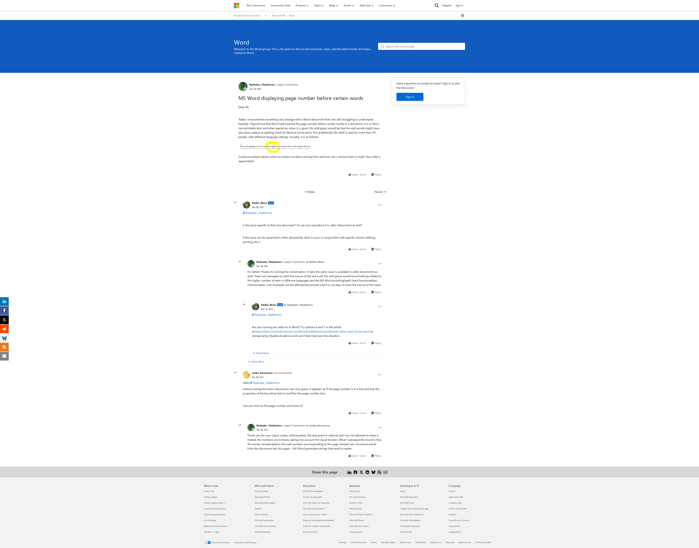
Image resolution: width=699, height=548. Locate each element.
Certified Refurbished (264, 520)
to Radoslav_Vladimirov (298, 304)
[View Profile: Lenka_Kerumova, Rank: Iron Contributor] (246, 374)
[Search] (437, 5)
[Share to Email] (385, 472)
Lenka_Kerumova (262, 373)
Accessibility (454, 526)
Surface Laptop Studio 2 (214, 502)
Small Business (356, 532)
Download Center (262, 497)
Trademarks (420, 542)
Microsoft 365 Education (314, 508)
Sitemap (342, 542)
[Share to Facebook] (355, 472)
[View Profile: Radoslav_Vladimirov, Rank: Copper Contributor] (243, 86)
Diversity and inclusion (459, 520)
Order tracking (261, 514)
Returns (258, 508)
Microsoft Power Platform (361, 514)
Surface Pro (209, 491)
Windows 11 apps (211, 532)
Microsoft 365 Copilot (359, 526)
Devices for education (312, 497)
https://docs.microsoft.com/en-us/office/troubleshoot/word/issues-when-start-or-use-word (312, 331)
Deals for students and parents (316, 526)
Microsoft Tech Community (412, 514)
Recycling (450, 542)
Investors (453, 514)
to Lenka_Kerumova (318, 425)
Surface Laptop (210, 497)
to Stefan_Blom (315, 262)
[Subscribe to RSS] (379, 472)
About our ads (464, 542)
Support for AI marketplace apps (414, 508)
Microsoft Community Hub (247, 15)
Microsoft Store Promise (265, 526)
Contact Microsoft (358, 542)
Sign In (459, 5)
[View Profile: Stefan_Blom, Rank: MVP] (246, 205)
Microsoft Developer (409, 497)
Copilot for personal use (214, 514)
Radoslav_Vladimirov (262, 84)
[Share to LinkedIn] (349, 472)
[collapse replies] (235, 202)
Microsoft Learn (407, 502)
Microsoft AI (355, 491)
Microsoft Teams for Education (316, 502)
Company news (455, 502)
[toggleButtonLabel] (462, 15)
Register (447, 5)
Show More (262, 353)
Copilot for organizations (215, 508)
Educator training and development (318, 520)
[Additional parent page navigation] (266, 15)
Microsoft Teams (357, 520)
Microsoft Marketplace (410, 520)
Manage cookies (388, 542)
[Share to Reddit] (367, 472)
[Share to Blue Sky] (373, 472)
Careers (452, 491)
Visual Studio (406, 532)
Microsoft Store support (265, 502)
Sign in (410, 97)
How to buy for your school (315, 514)
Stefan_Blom (259, 203)
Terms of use (405, 542)
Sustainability (455, 532)
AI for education (310, 532)
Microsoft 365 (278, 15)
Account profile (261, 491)
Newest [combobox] (380, 192)
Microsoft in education (313, 491)
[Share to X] (361, 472)
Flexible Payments (262, 532)
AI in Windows (210, 520)
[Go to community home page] (236, 5)
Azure (402, 491)
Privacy (374, 542)
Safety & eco (435, 542)
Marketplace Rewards (410, 526)
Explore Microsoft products (216, 526)
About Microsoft (456, 497)
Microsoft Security (358, 497)
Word (291, 15)
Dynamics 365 (356, 502)
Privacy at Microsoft (457, 508)
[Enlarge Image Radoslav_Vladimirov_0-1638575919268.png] (274, 147)
